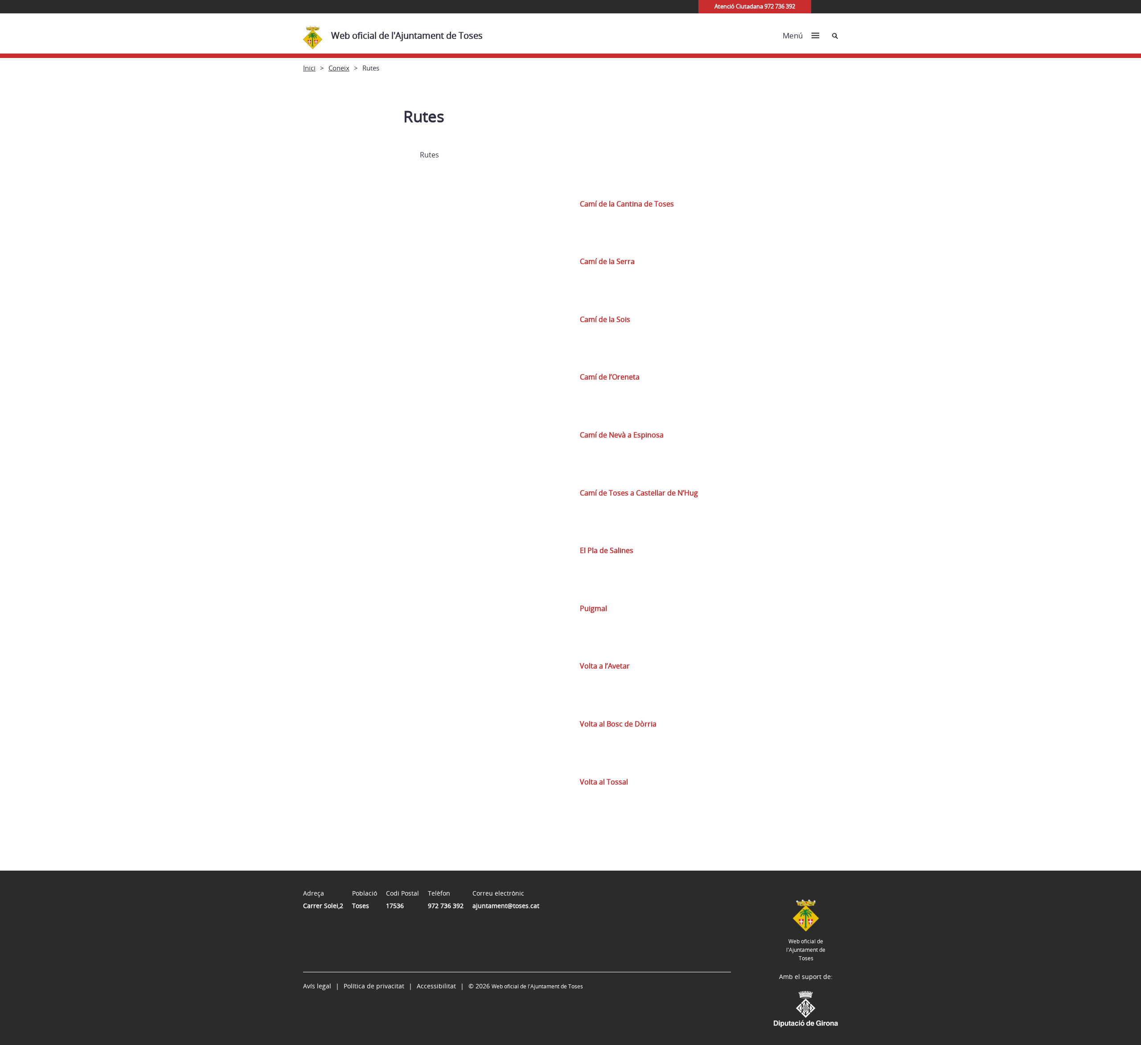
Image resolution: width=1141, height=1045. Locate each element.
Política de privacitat (374, 986)
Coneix (338, 67)
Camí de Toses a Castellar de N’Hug (639, 493)
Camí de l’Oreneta (610, 377)
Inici (309, 67)
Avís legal (317, 986)
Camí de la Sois (605, 319)
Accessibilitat (436, 986)
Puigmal (593, 608)
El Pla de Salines (606, 550)
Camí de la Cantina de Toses (627, 204)
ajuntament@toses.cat (505, 905)
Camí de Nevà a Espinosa (622, 435)
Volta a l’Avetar (605, 666)
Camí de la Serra (607, 261)
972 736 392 (446, 905)
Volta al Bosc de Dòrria (618, 724)
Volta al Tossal (604, 782)
